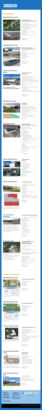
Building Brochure (26, 38)
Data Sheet (25, 151)
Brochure (24, 383)
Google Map (25, 39)
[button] (38, 5)
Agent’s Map (25, 95)
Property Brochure (26, 288)
